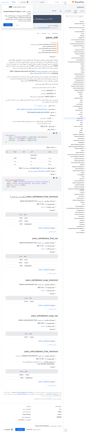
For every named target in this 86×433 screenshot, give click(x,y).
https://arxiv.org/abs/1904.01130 (40, 73)
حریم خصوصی (53, 426)
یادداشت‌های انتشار (27, 411)
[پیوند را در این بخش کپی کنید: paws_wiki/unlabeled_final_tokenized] (22, 352)
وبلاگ (60, 409)
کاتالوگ (75, 11)
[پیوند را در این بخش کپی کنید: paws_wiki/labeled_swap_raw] (29, 316)
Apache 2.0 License (52, 394)
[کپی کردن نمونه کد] (56, 133)
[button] (75, 24)
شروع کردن (8, 25)
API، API (54, 11)
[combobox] (39, 2)
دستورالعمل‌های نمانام (26, 417)
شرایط (60, 426)
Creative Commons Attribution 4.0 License (22, 392)
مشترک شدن (20, 429)
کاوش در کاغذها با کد (40, 106)
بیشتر (57, 2)
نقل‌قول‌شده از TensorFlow (24, 419)
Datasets (80, 7)
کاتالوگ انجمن (68, 11)
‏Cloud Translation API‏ (44, 27)
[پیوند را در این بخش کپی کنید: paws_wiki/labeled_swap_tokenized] (24, 280)
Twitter (59, 414)
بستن (17, 25)
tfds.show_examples (45, 171)
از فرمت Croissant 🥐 (41, 19)
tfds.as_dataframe (44, 228)
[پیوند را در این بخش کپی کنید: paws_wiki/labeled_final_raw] (30, 239)
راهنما (60, 11)
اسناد (45, 207)
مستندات (41, 362)
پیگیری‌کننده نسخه (27, 409)
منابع (65, 2)
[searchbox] (74, 16)
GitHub (14, 2)
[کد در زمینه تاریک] (54, 133)
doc (36, 168)
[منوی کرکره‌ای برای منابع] (62, 2)
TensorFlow (55, 33)
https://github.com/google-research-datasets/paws (32, 109)
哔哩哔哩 (59, 417)
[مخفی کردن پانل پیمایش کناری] (65, 430)
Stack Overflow (27, 414)
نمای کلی (82, 11)
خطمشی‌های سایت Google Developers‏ (25, 394)
